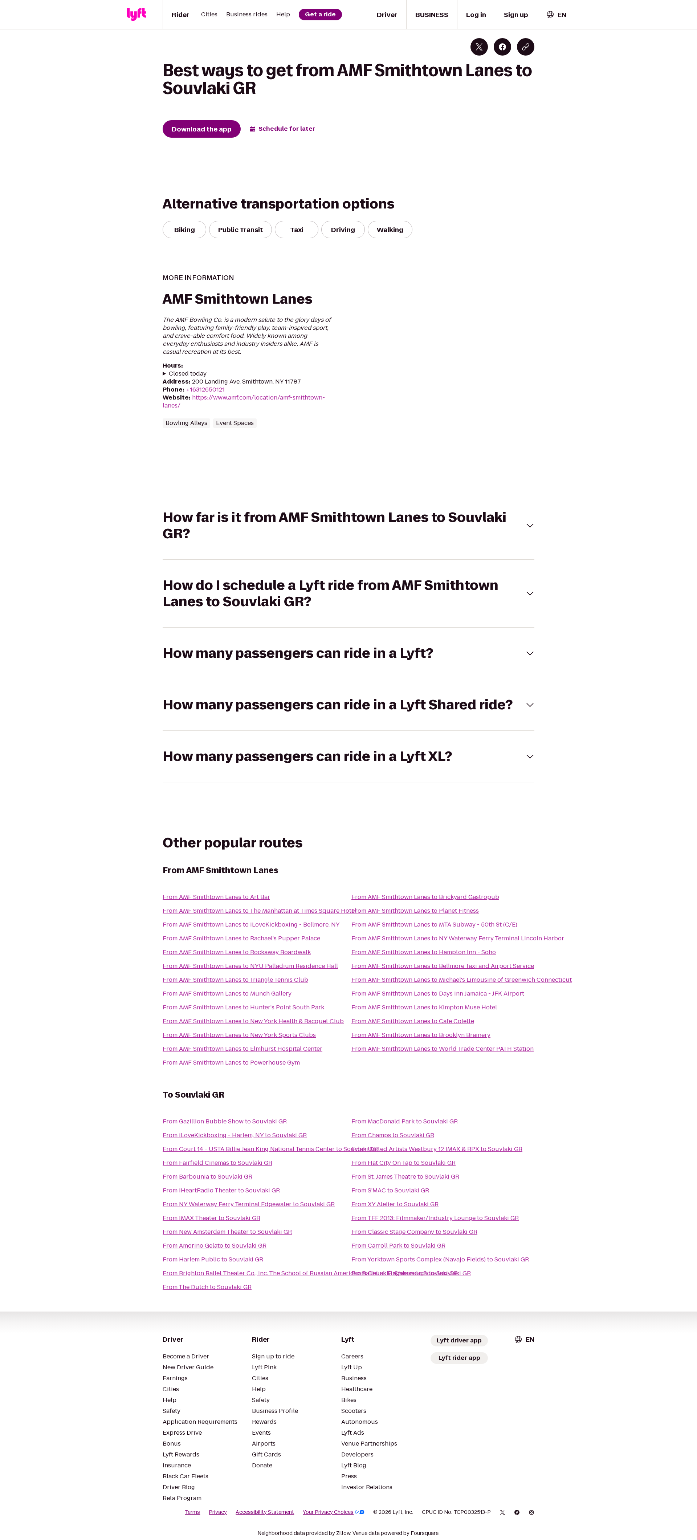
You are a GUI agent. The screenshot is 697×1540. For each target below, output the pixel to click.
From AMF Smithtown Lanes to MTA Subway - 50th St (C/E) (434, 924)
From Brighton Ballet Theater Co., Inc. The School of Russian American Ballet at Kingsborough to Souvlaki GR (317, 1273)
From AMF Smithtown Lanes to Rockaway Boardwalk (237, 952)
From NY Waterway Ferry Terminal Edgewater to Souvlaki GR (249, 1204)
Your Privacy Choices (328, 1512)
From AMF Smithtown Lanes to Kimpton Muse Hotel (424, 1007)
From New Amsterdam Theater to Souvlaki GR (227, 1232)
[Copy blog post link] (525, 47)
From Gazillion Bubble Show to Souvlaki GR (225, 1121)
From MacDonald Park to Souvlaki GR (404, 1121)
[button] (348, 525)
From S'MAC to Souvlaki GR (390, 1190)
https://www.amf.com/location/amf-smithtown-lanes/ (244, 401)
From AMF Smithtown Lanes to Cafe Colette (412, 1021)
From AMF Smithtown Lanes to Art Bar (216, 897)
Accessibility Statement (265, 1512)
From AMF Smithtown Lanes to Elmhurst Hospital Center (242, 1049)
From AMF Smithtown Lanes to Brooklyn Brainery (420, 1035)
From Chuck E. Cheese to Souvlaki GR (404, 1273)
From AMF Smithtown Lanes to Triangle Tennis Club (235, 980)
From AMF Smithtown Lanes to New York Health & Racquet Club (253, 1021)
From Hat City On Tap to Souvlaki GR (403, 1163)
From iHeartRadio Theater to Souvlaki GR (221, 1190)
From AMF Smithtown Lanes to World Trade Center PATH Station (442, 1049)
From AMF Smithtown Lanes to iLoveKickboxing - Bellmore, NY (251, 924)
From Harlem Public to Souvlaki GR (213, 1259)
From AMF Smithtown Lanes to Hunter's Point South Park (243, 1007)
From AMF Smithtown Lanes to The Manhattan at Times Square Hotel (259, 911)
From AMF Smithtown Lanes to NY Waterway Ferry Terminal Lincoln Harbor (457, 938)
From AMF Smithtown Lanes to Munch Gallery (227, 993)
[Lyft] (136, 14)
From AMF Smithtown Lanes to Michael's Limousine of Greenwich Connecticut (461, 980)
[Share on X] (479, 47)
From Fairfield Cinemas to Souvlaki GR (217, 1163)
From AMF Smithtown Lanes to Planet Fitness (415, 911)
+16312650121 (205, 389)
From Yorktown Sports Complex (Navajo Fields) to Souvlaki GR (440, 1259)
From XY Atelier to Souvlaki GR (395, 1204)
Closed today (188, 374)
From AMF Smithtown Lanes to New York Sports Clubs (239, 1035)
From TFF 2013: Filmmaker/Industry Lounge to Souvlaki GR (435, 1218)
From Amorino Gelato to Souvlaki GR (214, 1245)
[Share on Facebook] (502, 47)
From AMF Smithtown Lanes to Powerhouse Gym (231, 1062)
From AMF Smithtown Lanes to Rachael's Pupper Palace (241, 938)
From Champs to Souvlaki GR (392, 1135)
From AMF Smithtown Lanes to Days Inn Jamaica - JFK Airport (437, 993)
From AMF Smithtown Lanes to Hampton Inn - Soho (423, 952)
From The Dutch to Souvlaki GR (207, 1287)
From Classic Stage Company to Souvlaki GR (414, 1232)
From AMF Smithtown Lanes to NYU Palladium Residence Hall (250, 966)
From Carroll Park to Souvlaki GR (398, 1245)
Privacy (218, 1512)
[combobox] (556, 14)
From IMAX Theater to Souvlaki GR (211, 1218)
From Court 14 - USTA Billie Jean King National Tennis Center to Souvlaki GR (270, 1149)
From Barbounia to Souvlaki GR (207, 1176)
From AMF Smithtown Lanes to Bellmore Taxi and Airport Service (442, 966)
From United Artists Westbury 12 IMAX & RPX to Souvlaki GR (436, 1149)
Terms (192, 1512)
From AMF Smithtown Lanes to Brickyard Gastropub (425, 897)
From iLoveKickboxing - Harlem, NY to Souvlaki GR (235, 1135)
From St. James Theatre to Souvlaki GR (405, 1176)
